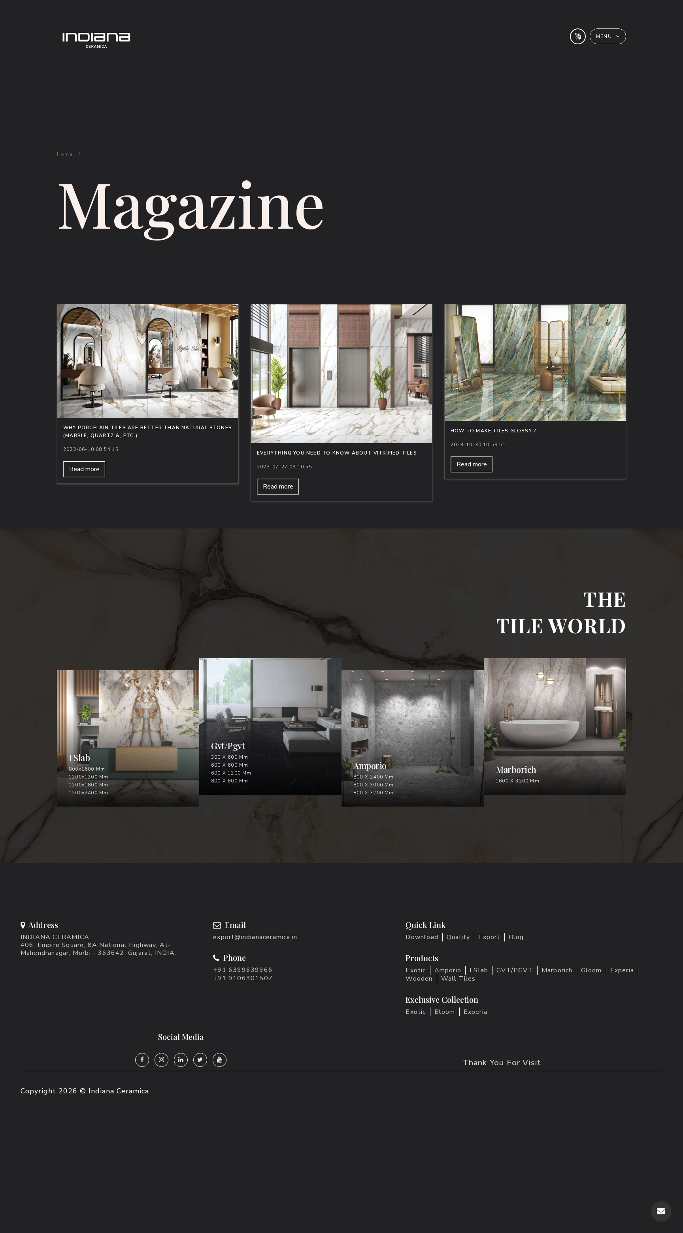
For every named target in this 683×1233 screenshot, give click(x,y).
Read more (84, 469)
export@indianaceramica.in (255, 937)
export (489, 937)
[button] (608, 36)
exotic (416, 1012)
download (422, 937)
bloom (444, 1012)
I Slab (479, 970)
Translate (598, 62)
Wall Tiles (458, 978)
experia (475, 1012)
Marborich (557, 970)
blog (516, 937)
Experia (622, 970)
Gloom (591, 970)
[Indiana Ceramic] (190, 40)
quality (458, 937)
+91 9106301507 (243, 978)
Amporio (447, 970)
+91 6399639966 (243, 970)
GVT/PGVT (514, 970)
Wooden (419, 978)
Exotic (416, 970)
